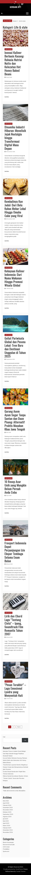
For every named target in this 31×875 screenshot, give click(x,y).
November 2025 (8, 810)
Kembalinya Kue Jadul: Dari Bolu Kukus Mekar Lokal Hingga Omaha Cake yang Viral (15, 208)
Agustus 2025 (7, 816)
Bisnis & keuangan (8, 842)
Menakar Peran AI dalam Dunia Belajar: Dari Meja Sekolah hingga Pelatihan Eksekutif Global (14, 753)
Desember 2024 (8, 830)
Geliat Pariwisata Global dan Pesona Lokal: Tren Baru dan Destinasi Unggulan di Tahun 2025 (15, 347)
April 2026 (6, 803)
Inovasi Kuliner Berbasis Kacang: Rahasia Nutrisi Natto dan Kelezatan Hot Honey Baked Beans (14, 63)
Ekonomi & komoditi (8, 844)
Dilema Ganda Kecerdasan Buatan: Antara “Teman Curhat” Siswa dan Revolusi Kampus (15, 778)
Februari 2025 (7, 828)
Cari (4, 737)
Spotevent (6, 851)
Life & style (8, 49)
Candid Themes (20, 871)
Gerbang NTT (15, 6)
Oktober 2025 (7, 812)
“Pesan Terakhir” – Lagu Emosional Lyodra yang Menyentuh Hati (15, 690)
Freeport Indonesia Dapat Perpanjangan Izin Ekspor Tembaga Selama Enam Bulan (15, 552)
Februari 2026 (7, 805)
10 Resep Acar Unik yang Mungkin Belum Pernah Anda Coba (15, 487)
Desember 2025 (8, 807)
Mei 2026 (6, 801)
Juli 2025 (5, 819)
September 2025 (8, 814)
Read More (7, 97)
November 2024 (8, 832)
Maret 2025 (6, 825)
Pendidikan (6, 849)
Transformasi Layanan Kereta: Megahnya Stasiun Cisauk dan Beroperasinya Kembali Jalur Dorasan (15, 767)
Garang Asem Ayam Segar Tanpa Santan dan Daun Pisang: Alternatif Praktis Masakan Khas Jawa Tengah (15, 420)
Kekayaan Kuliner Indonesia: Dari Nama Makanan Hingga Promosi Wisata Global (14, 278)
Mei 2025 (6, 821)
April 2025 (6, 823)
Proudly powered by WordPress (13, 869)
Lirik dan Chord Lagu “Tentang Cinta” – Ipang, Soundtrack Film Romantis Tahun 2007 (14, 625)
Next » (19, 727)
